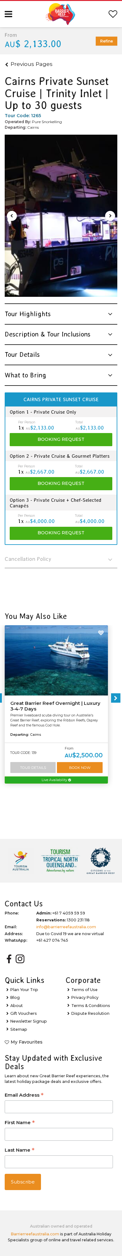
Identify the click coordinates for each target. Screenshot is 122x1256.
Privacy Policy (85, 997)
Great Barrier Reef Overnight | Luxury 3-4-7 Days (55, 706)
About (16, 1005)
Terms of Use (84, 989)
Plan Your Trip (24, 989)
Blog (15, 997)
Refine (106, 41)
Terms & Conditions (90, 1005)
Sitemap (18, 1029)
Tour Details (33, 767)
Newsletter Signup (28, 1021)
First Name (20, 1123)
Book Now (79, 767)
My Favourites (27, 1042)
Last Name (19, 1150)
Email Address (24, 1095)
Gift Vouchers (23, 1013)
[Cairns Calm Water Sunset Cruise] (61, 216)
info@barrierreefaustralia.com (66, 927)
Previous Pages (32, 64)
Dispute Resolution (90, 1013)
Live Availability (55, 780)
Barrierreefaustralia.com (35, 1234)
